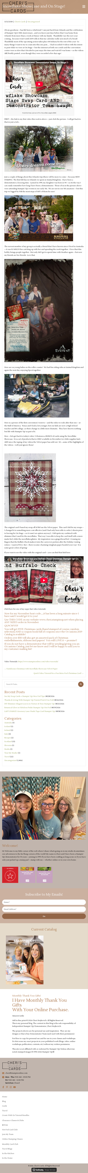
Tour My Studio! (11, 753)
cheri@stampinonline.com (16, 1073)
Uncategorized (33, 22)
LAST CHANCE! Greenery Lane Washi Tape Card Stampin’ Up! (29, 711)
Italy (6, 734)
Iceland (7, 726)
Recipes (7, 738)
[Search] (80, 684)
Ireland (7, 730)
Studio (7, 749)
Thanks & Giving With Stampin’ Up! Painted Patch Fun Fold (29, 700)
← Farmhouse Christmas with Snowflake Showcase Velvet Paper (31, 669)
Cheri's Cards (20, 22)
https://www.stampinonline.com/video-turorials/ (38, 662)
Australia (8, 723)
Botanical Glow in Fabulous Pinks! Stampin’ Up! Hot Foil (27, 708)
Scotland (8, 741)
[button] (44, 916)
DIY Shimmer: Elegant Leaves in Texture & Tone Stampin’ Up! (29, 704)
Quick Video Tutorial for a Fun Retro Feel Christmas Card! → (59, 673)
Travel (7, 757)
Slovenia (8, 745)
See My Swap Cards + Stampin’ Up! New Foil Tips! (24, 696)
